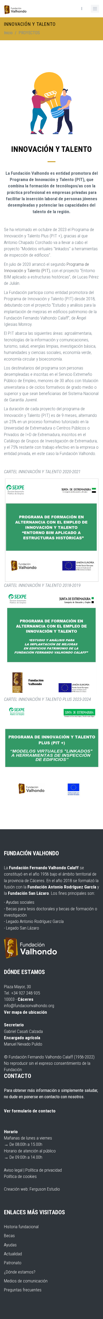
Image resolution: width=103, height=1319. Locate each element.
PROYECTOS (29, 32)
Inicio (8, 32)
